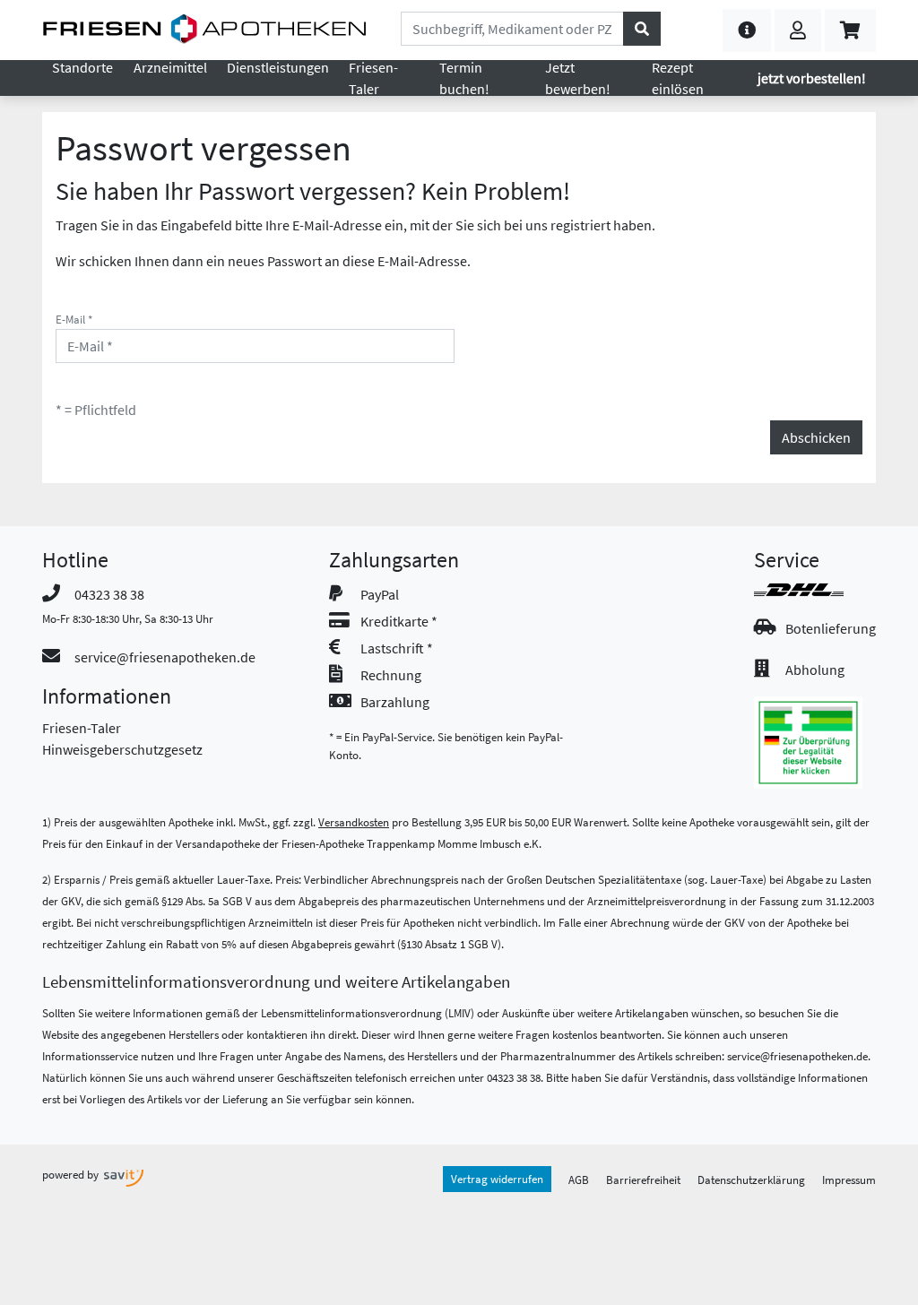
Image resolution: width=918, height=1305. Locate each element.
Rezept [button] (678, 78)
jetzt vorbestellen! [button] (812, 78)
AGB (578, 1179)
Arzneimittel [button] (170, 67)
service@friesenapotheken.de (164, 657)
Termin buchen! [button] (464, 78)
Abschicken (816, 437)
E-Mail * (74, 319)
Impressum (849, 1179)
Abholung (814, 669)
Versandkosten (353, 822)
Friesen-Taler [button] (373, 78)
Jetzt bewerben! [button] (578, 78)
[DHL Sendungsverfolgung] (815, 590)
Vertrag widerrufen (497, 1178)
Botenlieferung (830, 628)
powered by (71, 1174)
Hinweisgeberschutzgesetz (122, 749)
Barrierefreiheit (643, 1179)
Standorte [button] (82, 67)
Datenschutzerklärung (751, 1179)
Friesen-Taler (81, 728)
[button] (747, 30)
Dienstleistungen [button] (278, 67)
